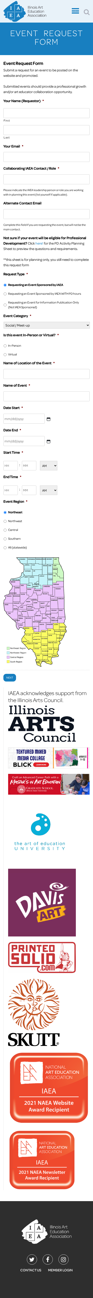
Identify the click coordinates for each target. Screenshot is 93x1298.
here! (39, 243)
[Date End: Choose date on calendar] (48, 441)
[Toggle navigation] (75, 11)
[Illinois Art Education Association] (46, 1231)
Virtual (12, 354)
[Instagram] (63, 1259)
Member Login (60, 1270)
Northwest (15, 521)
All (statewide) (17, 547)
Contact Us (30, 1270)
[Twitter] (32, 1259)
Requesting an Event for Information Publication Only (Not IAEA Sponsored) (43, 304)
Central (13, 530)
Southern (14, 538)
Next (9, 677)
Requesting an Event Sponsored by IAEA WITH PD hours (44, 293)
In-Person (14, 345)
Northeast (15, 512)
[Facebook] (47, 1259)
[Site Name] (36, 12)
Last (7, 137)
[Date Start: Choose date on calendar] (48, 419)
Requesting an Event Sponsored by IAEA (35, 284)
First (7, 120)
